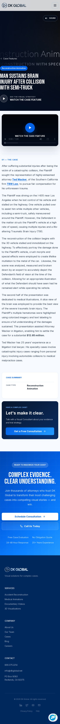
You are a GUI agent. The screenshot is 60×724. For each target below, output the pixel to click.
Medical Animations (14, 599)
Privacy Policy (26, 711)
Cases (8, 636)
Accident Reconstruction (16, 594)
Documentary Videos (15, 604)
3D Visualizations (13, 608)
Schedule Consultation (28, 516)
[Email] (39, 705)
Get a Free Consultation (28, 431)
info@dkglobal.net (13, 670)
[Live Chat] (53, 718)
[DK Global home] (14, 5)
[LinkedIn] (21, 705)
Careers (8, 646)
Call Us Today (32, 526)
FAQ (37, 711)
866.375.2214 (11, 665)
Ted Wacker (19, 179)
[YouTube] (33, 705)
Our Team (9, 632)
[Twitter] (27, 705)
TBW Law (12, 183)
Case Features (10, 58)
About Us (9, 627)
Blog (7, 641)
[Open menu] (55, 5)
